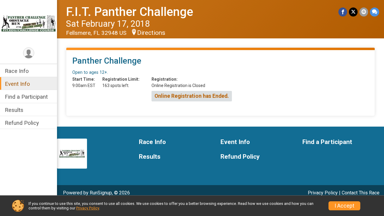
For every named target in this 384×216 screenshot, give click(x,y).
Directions (151, 32)
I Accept (344, 206)
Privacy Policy (323, 193)
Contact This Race (361, 193)
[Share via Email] (363, 12)
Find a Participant (26, 97)
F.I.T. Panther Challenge (129, 12)
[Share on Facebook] (342, 12)
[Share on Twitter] (353, 12)
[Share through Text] (374, 12)
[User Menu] (28, 52)
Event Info (17, 84)
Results (14, 110)
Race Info (17, 71)
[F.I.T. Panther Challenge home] (29, 23)
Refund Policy (22, 123)
